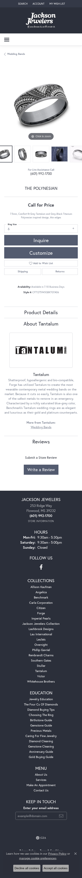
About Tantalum (41, 323)
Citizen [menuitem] (41, 608)
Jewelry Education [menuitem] (41, 699)
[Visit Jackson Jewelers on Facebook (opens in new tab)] (41, 567)
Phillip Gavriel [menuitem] (41, 650)
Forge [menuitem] (41, 613)
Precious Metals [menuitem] (41, 731)
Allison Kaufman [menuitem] (41, 587)
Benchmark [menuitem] (41, 597)
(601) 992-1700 (41, 173)
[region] (41, 104)
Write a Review (41, 469)
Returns (60, 271)
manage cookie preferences (37, 858)
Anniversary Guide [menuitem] (41, 752)
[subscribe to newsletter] (61, 816)
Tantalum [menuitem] (41, 671)
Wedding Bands (16, 53)
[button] (22, 3)
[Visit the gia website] (41, 838)
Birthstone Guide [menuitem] (41, 720)
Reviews (41, 441)
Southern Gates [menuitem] (41, 660)
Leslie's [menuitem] (41, 639)
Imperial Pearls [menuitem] (41, 618)
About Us (41, 774)
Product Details (41, 312)
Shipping (23, 271)
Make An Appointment (41, 785)
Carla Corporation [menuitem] (41, 603)
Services (41, 780)
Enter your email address (41, 808)
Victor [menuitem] (41, 676)
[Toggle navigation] (6, 40)
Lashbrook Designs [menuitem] (41, 629)
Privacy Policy (57, 853)
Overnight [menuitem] (41, 645)
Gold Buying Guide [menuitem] (41, 757)
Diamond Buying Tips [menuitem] (41, 710)
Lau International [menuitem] (41, 634)
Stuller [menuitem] (41, 666)
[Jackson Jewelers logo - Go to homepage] (41, 20)
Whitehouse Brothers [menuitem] (41, 681)
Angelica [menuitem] (41, 592)
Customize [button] (41, 252)
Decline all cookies (27, 868)
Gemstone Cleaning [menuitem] (41, 746)
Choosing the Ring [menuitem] (41, 715)
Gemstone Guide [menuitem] (41, 725)
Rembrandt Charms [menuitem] (41, 655)
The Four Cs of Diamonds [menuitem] (41, 704)
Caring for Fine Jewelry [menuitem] (41, 736)
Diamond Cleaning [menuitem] (41, 741)
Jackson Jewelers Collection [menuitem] (41, 624)
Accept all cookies (55, 868)
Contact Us (41, 790)
